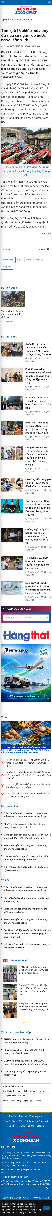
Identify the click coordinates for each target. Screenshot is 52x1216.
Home (8, 19)
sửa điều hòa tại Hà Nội (19, 1091)
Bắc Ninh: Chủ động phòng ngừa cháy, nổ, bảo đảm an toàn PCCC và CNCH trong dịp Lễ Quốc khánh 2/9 (27, 933)
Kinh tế (23, 1116)
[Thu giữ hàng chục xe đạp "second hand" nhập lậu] (13, 299)
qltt (29, 259)
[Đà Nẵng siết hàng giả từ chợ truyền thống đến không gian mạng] (12, 486)
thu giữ (40, 259)
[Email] (13, 1147)
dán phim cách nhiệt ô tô (14, 1096)
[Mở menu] (2, 2)
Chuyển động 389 (23, 19)
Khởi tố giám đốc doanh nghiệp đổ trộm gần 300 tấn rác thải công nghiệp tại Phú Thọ (38, 376)
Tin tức (12, 1116)
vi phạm (8, 266)
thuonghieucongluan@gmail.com (21, 1169)
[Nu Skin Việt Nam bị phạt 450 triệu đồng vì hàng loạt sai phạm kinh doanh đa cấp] (12, 591)
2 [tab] (28, 1022)
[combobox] (26, 617)
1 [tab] (24, 1022)
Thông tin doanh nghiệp (16, 1032)
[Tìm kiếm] (49, 2)
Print (8, 249)
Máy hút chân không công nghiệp (17, 1100)
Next (47, 1022)
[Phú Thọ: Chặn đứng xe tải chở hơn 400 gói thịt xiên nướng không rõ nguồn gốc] (12, 431)
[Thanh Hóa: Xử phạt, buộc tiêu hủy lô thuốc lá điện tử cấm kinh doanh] (12, 566)
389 (20, 259)
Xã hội (5, 880)
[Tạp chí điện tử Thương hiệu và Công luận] (26, 1137)
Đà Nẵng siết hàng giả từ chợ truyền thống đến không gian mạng (38, 483)
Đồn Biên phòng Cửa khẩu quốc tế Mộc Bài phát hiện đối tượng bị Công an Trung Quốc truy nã (38, 508)
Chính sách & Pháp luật (36, 1121)
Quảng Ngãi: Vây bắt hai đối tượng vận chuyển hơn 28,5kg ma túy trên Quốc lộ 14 (37, 536)
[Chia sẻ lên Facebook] (48, 249)
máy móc (8, 259)
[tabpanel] (26, 992)
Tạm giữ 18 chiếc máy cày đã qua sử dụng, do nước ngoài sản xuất (24, 35)
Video (4, 717)
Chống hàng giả (18, 960)
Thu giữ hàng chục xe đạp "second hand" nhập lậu (12, 314)
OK (46, 1208)
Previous (5, 1022)
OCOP (11, 1125)
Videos (40, 1125)
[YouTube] (8, 1147)
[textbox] (26, 617)
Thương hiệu (36, 1116)
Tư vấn (21, 1125)
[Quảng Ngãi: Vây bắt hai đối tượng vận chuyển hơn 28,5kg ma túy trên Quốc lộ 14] (12, 540)
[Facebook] (2, 1147)
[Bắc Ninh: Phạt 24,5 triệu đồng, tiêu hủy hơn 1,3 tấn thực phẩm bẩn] (12, 406)
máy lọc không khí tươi (13, 1086)
